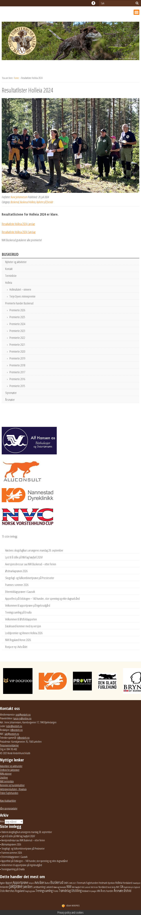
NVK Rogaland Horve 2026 (18, 640)
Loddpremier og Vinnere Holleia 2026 (23, 633)
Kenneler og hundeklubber (12, 785)
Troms (55, 891)
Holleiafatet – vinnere (20, 289)
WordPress (73, 905)
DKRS (66, 883)
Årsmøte (118, 890)
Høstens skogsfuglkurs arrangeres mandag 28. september (34, 550)
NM (69, 886)
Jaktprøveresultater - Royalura (13, 789)
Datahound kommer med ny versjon (23, 626)
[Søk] (137, 3)
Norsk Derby (111, 887)
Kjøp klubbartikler (8, 801)
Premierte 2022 (17, 338)
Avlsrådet (39, 882)
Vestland (85, 891)
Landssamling (39, 887)
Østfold (127, 890)
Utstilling (4, 777)
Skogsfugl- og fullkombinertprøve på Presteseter (29, 578)
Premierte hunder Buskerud (19, 303)
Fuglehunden (92, 883)
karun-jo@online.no (22, 718)
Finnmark (81, 883)
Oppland (137, 887)
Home (16, 78)
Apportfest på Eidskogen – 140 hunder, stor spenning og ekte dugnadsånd (42, 598)
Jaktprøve (16, 886)
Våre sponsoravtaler (8, 808)
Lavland (49, 887)
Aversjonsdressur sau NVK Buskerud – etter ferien (30, 564)
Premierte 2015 (17, 386)
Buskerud (14, 202)
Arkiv (2, 821)
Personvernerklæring (9, 745)
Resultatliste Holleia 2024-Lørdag (18, 224)
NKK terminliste (7, 781)
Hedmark (103, 883)
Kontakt (9, 269)
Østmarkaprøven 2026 (16, 571)
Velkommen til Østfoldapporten (21, 619)
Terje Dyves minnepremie (22, 296)
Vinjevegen (93, 891)
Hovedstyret (136, 883)
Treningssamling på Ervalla (18, 612)
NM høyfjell (76, 887)
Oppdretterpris (129, 887)
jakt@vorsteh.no (12, 734)
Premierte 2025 (17, 317)
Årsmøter (10, 400)
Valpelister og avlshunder (11, 766)
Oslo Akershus (7, 890)
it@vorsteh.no (16, 730)
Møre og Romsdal (59, 887)
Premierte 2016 (17, 379)
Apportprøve (20, 882)
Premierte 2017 (17, 372)
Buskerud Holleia (27, 202)
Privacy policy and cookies (70, 912)
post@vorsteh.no (23, 714)
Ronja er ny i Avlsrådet (16, 647)
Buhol (47, 883)
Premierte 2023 (17, 331)
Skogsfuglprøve (30, 891)
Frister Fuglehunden (9, 793)
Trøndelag (65, 890)
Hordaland (127, 883)
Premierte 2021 (17, 344)
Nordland (103, 887)
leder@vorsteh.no (14, 726)
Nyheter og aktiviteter (16, 262)
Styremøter (11, 393)
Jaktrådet (27, 886)
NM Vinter (94, 887)
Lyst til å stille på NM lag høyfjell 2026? (24, 557)
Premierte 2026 (17, 310)
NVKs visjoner (6, 774)
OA (121, 886)
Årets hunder (107, 891)
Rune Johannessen (19, 197)
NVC (118, 887)
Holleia (8, 282)
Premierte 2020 (17, 351)
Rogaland (19, 890)
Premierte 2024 (17, 324)
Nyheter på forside (44, 202)
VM (98, 891)
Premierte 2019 (17, 358)
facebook (93, 3)
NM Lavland (85, 887)
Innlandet (4, 887)
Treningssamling (44, 890)
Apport (9, 882)
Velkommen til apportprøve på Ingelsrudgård (27, 605)
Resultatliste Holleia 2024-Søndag (18, 232)
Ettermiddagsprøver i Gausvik (20, 592)
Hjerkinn (111, 883)
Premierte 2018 (17, 365)
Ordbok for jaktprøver (9, 770)
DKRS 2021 (72, 883)
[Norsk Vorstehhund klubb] (70, 42)
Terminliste (11, 276)
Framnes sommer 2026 (16, 585)
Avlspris (31, 883)
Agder (2, 883)
